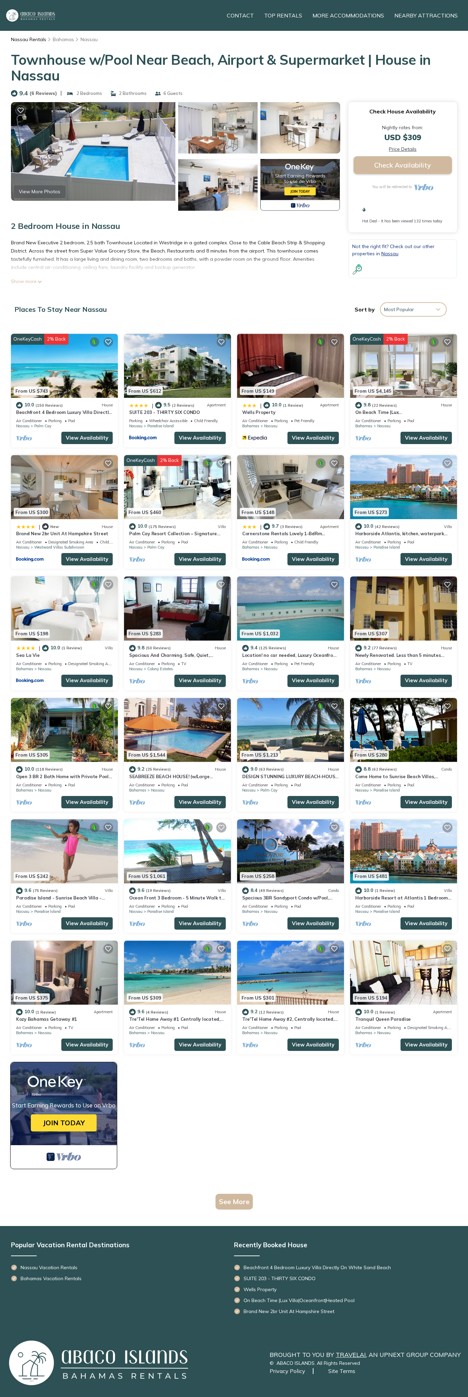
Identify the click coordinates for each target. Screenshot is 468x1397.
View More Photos (39, 191)
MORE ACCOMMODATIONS (348, 15)
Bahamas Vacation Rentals (51, 1278)
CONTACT (240, 15)
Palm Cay (42, 426)
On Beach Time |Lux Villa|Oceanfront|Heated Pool (299, 1300)
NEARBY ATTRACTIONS (426, 15)
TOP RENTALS (283, 15)
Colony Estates (160, 668)
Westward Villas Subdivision (59, 547)
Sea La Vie (27, 655)
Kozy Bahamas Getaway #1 (46, 1019)
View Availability (87, 437)
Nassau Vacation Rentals (49, 1267)
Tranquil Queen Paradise (383, 1019)
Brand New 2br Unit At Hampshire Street (62, 533)
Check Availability (402, 165)
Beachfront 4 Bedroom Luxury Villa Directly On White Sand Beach (317, 1267)
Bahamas (63, 39)
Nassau (89, 39)
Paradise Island (160, 426)
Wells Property (258, 412)
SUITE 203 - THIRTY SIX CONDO (164, 412)
